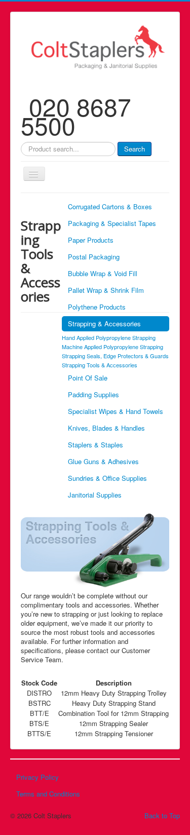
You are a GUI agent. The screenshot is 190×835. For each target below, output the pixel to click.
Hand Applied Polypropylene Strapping (109, 337)
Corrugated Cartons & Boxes (110, 206)
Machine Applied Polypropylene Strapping (112, 347)
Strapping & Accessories (104, 323)
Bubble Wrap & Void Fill (102, 273)
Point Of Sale (87, 378)
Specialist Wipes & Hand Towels (115, 411)
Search (134, 149)
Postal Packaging (94, 256)
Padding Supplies (93, 394)
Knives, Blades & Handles (106, 428)
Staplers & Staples (95, 444)
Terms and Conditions (48, 794)
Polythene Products (97, 307)
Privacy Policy (37, 777)
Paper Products (90, 240)
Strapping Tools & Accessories (99, 365)
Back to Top (162, 815)
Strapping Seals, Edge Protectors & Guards (115, 356)
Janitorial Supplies (95, 495)
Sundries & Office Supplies (107, 478)
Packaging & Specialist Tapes (112, 223)
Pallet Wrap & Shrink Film (106, 290)
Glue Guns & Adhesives (103, 461)
